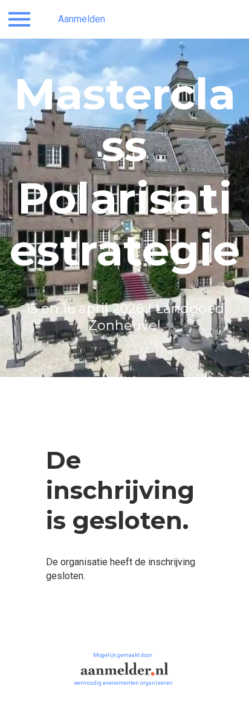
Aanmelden (81, 19)
